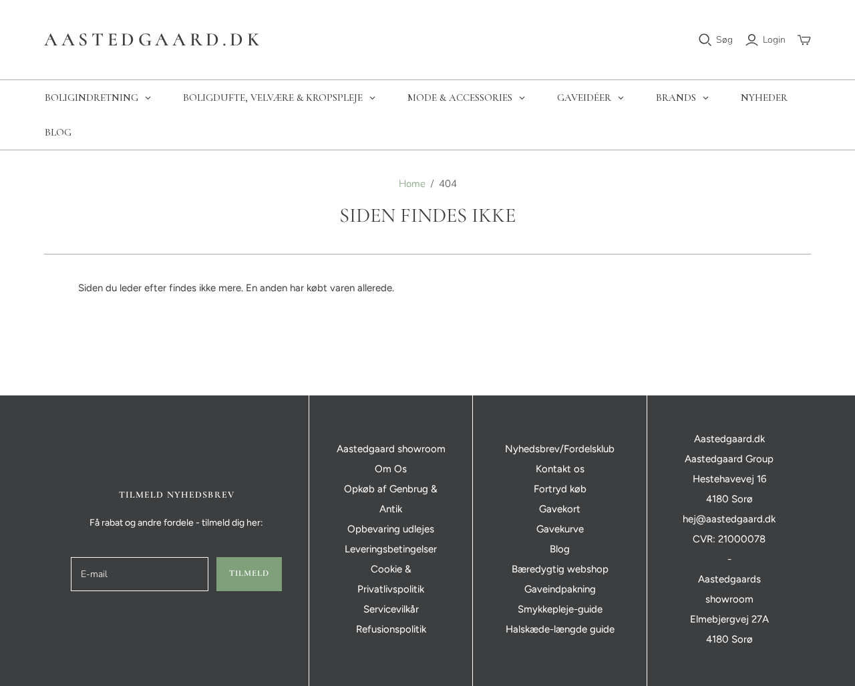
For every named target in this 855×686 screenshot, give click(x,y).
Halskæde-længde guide (560, 629)
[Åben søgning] (705, 40)
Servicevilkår (391, 609)
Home (412, 183)
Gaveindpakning (560, 589)
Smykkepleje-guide (560, 609)
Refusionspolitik (391, 629)
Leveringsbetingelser (391, 549)
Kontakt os (560, 469)
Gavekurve (560, 529)
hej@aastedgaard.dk (729, 519)
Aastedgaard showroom (391, 449)
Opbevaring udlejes (390, 529)
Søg (724, 39)
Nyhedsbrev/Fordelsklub (560, 449)
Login (774, 39)
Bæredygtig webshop (560, 569)
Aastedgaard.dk (153, 39)
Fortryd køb (560, 489)
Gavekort (559, 509)
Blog (560, 549)
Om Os (391, 469)
